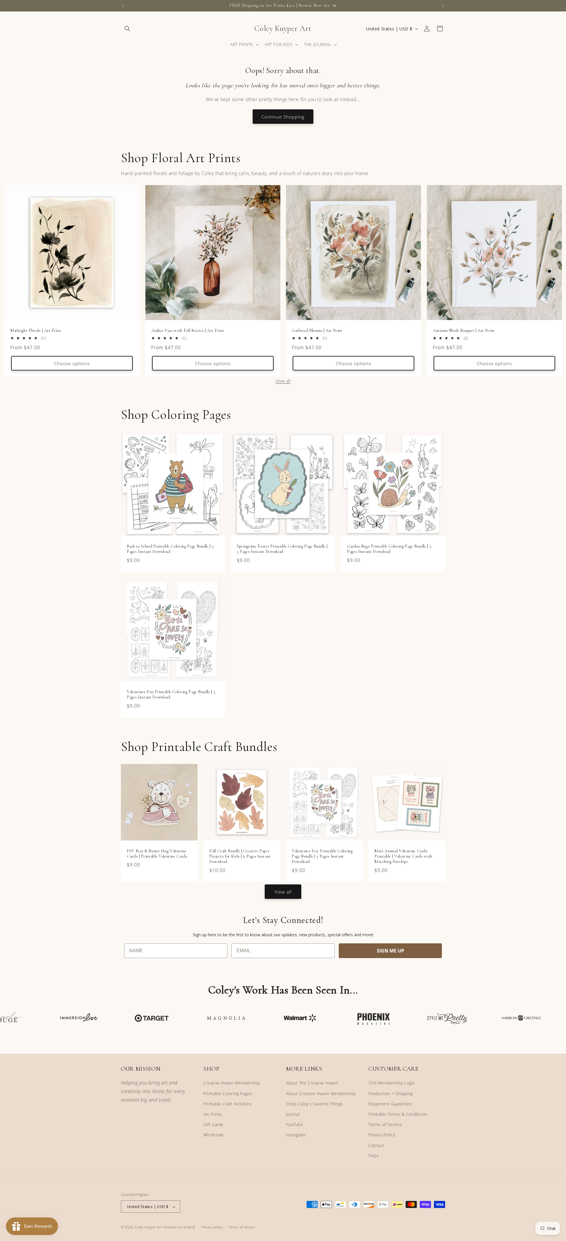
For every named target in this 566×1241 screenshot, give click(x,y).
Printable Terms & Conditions (397, 1114)
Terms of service (241, 1227)
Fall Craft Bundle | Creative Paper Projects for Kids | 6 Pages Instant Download (240, 856)
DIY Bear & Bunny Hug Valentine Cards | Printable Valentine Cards (157, 853)
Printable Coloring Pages (227, 1093)
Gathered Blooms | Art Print (317, 330)
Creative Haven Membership (231, 1083)
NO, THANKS (494, 655)
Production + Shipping (390, 1093)
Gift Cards (213, 1124)
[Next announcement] (443, 5)
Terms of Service (385, 1124)
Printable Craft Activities (227, 1104)
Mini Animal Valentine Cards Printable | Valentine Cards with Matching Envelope (403, 856)
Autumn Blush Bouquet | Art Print (464, 330)
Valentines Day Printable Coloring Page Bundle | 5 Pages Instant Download (171, 694)
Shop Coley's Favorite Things (314, 1104)
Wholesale (213, 1135)
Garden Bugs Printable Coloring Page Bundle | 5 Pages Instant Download (389, 549)
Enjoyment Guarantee (390, 1104)
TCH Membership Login (391, 1083)
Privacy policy (212, 1227)
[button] (127, 28)
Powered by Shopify (179, 1227)
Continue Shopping (283, 117)
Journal (293, 1114)
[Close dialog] (552, 562)
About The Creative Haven (312, 1083)
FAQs (373, 1155)
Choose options (72, 363)
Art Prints (212, 1114)
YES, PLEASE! (493, 637)
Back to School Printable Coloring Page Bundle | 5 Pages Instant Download (170, 549)
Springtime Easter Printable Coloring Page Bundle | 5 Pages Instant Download (282, 549)
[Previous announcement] (122, 5)
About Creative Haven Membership (321, 1093)
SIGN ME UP (390, 950)
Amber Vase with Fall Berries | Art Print (187, 330)
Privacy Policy (381, 1135)
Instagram (296, 1135)
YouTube (294, 1124)
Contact (376, 1145)
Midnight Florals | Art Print (35, 330)
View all (283, 381)
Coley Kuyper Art (148, 1227)
